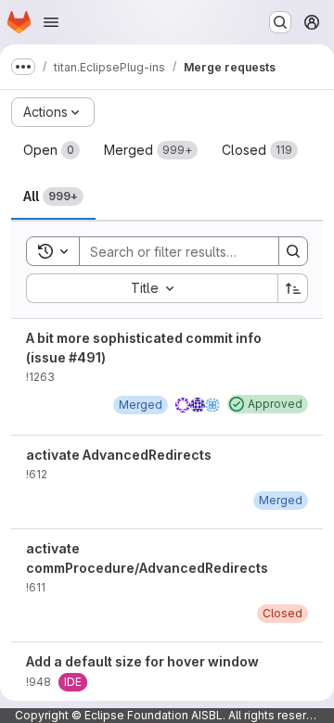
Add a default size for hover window (142, 661)
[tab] (51, 150)
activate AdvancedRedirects (119, 455)
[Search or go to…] (280, 22)
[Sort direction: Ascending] (293, 288)
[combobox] (151, 288)
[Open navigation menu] (51, 22)
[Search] (293, 251)
